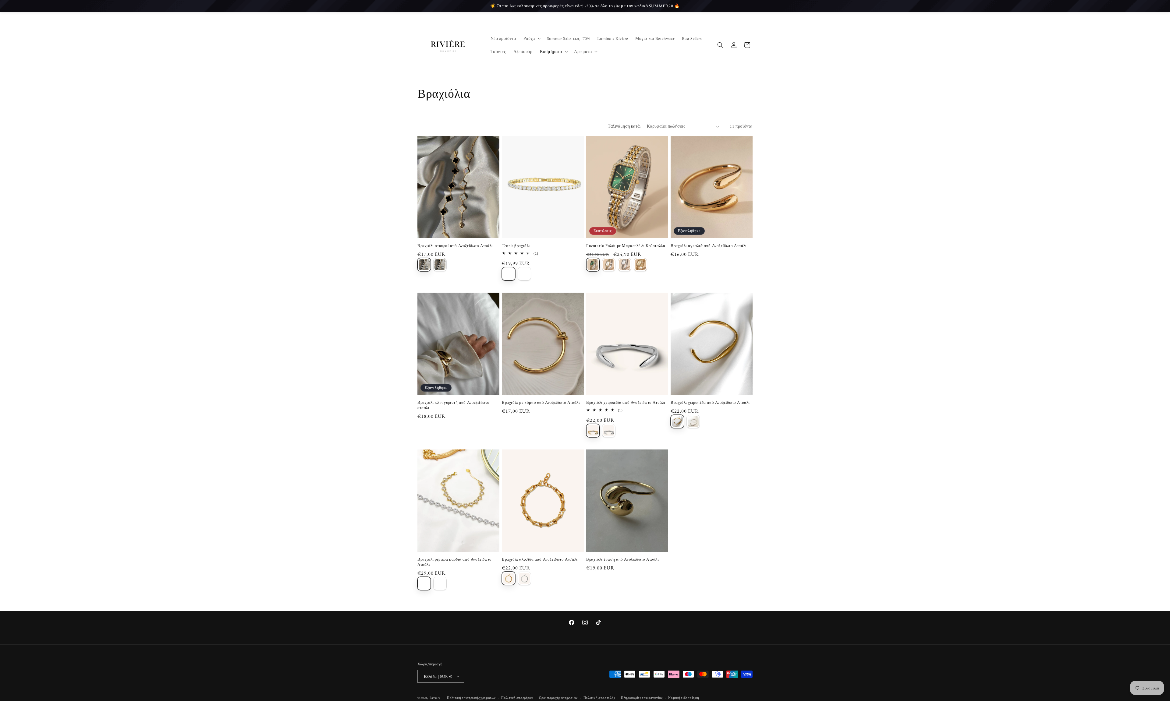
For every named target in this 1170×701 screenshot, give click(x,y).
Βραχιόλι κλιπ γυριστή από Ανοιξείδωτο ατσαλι (453, 405)
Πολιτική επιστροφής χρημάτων (471, 698)
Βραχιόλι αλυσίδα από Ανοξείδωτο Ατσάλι (540, 559)
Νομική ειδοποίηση (683, 698)
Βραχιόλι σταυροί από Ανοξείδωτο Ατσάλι (455, 245)
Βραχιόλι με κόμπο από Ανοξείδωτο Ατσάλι (541, 402)
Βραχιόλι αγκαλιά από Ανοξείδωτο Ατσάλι (709, 245)
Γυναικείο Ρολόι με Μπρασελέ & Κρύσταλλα (625, 245)
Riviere (435, 698)
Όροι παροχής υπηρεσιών (558, 698)
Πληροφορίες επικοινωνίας (642, 698)
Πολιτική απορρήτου (517, 698)
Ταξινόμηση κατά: (624, 126)
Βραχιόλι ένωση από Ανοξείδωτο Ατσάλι (622, 559)
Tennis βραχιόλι (516, 245)
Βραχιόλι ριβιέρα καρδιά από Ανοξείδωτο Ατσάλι (454, 562)
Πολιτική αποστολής (599, 698)
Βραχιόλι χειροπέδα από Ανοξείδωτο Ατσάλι (625, 402)
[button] (531, 38)
